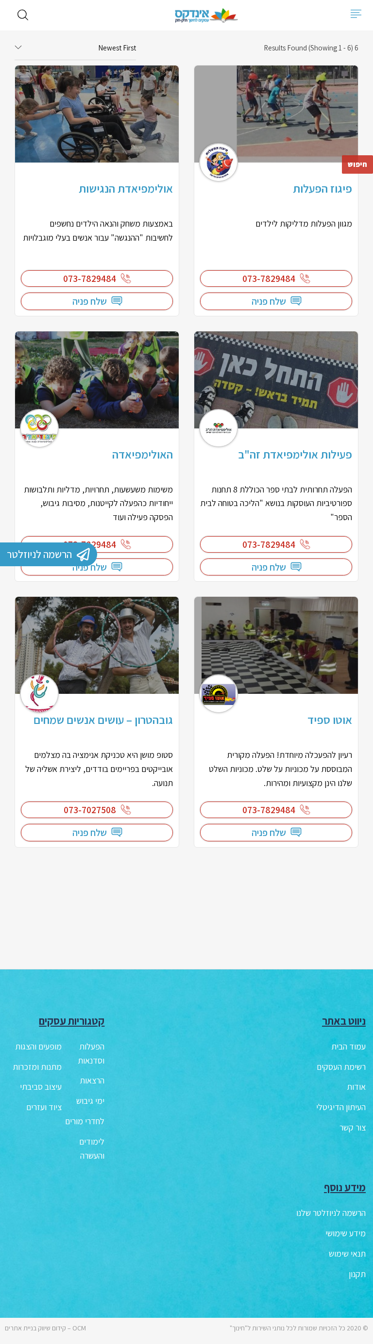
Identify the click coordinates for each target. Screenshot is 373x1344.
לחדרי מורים (84, 1121)
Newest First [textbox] (117, 47)
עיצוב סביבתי (41, 1086)
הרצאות (92, 1080)
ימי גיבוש (90, 1100)
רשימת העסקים (341, 1066)
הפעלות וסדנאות (91, 1053)
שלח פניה (269, 301)
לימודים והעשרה (91, 1148)
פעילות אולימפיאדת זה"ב (295, 454)
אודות (356, 1086)
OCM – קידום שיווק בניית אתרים (45, 1328)
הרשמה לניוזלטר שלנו (331, 1212)
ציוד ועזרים (44, 1107)
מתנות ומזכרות (37, 1066)
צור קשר (352, 1127)
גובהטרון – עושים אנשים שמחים (103, 719)
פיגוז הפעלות (322, 188)
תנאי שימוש (347, 1253)
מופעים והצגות (38, 1046)
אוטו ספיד (329, 719)
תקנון (357, 1273)
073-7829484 (268, 278)
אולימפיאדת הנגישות (126, 188)
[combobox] (75, 48)
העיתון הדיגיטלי (341, 1107)
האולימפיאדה (142, 454)
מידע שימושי (345, 1233)
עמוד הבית (348, 1046)
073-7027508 (90, 809)
